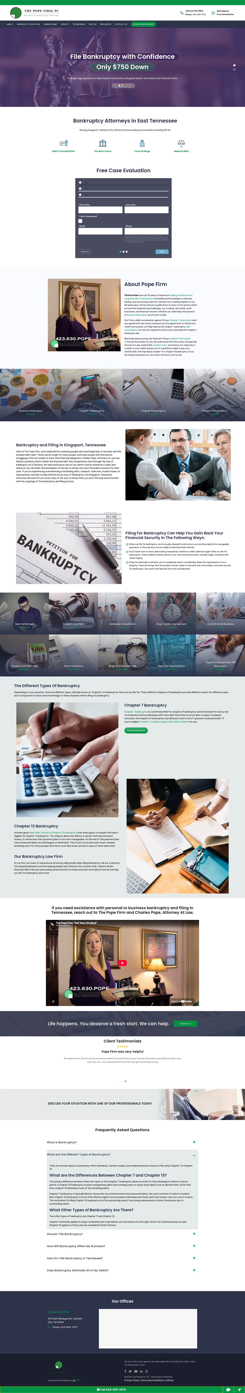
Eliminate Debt (50, 24)
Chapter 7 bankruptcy (180, 320)
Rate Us (92, 24)
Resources (105, 24)
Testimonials (79, 24)
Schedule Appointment (143, 24)
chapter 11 (175, 338)
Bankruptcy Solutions (28, 24)
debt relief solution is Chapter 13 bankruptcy (52, 832)
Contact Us (121, 24)
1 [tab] (119, 1081)
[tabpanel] (122, 1061)
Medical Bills (181, 151)
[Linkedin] (141, 1371)
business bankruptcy (137, 315)
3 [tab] (126, 1081)
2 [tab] (123, 1081)
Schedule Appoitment (136, 730)
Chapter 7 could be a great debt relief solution (164, 721)
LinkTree (169, 1380)
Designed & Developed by (60, 1380)
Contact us (185, 1023)
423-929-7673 (112, 1389)
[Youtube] (136, 1371)
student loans (160, 345)
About (10, 24)
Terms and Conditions (152, 1380)
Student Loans (102, 151)
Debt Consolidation (63, 151)
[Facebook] (125, 1371)
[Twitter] (130, 1371)
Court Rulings (142, 151)
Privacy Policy (131, 1380)
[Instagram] (146, 1371)
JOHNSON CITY (58, 1312)
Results (65, 24)
